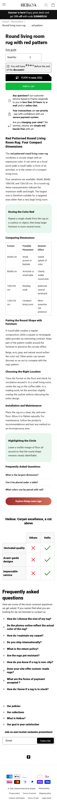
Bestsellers (17, 21)
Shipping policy (45, 793)
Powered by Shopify (27, 789)
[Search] (46, 4)
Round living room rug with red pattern (22, 25)
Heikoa (17, 789)
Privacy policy (14, 793)
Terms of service (29, 793)
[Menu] (3, 4)
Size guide (11, 49)
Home (5, 21)
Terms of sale (33, 798)
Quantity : (12, 57)
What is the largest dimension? (22, 475)
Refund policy (44, 788)
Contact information (17, 798)
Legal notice (46, 798)
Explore (29, 501)
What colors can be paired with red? (24, 489)
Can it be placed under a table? (22, 482)
